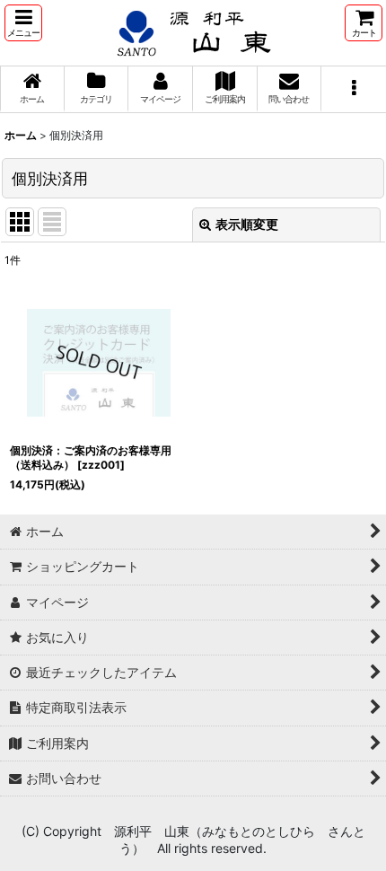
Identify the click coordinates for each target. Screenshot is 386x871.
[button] (23, 22)
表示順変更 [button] (246, 224)
